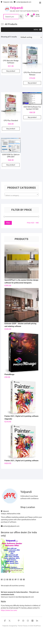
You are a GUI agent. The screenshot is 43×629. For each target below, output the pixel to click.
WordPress (37, 626)
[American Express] (2, 578)
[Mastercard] (5, 578)
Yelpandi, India (8, 2)
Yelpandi (16, 8)
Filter (8, 223)
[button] (36, 29)
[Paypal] (10, 578)
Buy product (10, 71)
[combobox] (21, 194)
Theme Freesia (22, 626)
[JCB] (24, 578)
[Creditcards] (18, 578)
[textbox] (22, 195)
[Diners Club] (13, 578)
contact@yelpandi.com (23, 2)
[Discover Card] (16, 578)
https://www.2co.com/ (9, 610)
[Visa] (7, 578)
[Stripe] (21, 578)
